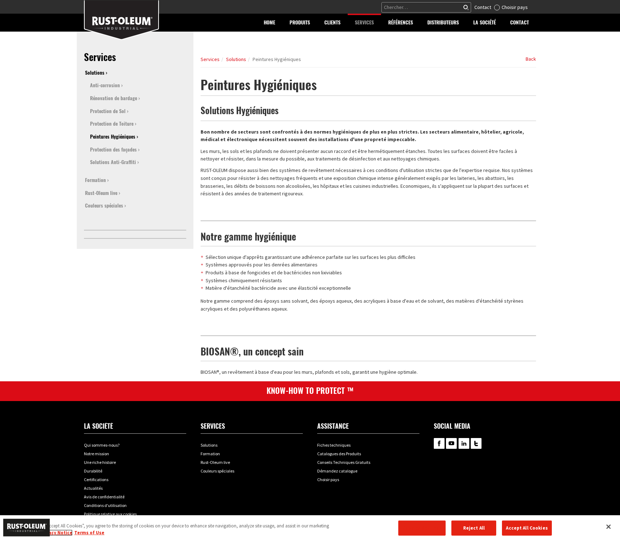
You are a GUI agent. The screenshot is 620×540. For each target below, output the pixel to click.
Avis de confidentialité (104, 496)
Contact (482, 7)
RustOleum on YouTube (451, 443)
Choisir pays (515, 7)
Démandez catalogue (337, 471)
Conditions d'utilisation (105, 505)
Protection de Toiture (111, 123)
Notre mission (96, 453)
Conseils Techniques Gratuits (343, 462)
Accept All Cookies (527, 528)
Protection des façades (113, 149)
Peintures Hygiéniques (112, 136)
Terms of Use (89, 533)
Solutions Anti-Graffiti (113, 162)
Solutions (236, 59)
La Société (98, 426)
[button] (299, 23)
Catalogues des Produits (339, 453)
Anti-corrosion (105, 85)
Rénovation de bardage (113, 98)
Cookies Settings (422, 528)
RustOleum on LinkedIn (464, 443)
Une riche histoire (100, 462)
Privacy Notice (56, 533)
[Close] (608, 527)
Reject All (474, 528)
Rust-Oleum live (101, 193)
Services (210, 59)
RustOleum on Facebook (439, 443)
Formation (95, 180)
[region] (310, 527)
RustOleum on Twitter (476, 443)
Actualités (93, 488)
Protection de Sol (108, 111)
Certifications (96, 479)
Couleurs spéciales (104, 205)
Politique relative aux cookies (110, 514)
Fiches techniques (334, 445)
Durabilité (93, 471)
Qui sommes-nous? (101, 445)
